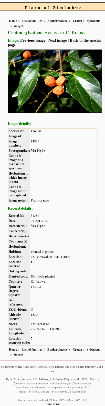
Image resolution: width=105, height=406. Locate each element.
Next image (57, 40)
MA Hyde (38, 150)
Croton (77, 20)
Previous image (32, 40)
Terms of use (52, 404)
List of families (32, 20)
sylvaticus (93, 20)
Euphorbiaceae (57, 20)
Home (13, 20)
